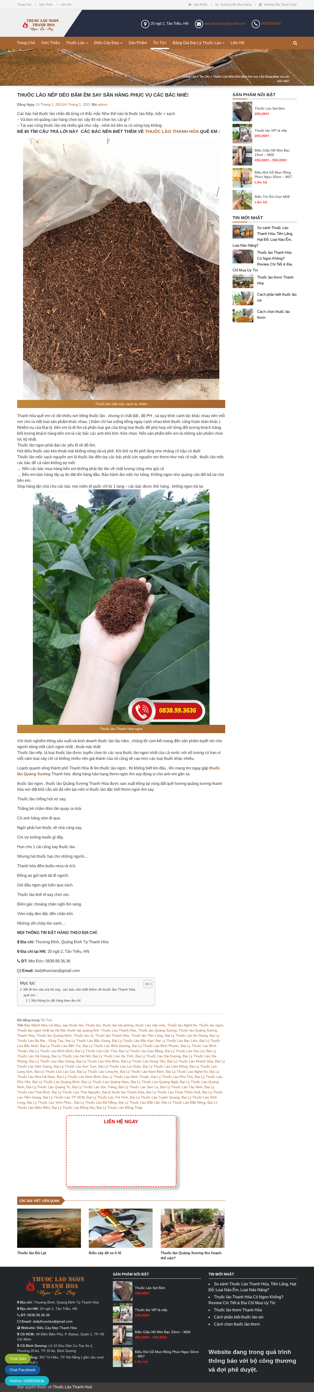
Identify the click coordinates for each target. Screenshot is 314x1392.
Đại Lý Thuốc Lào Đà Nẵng (95, 1102)
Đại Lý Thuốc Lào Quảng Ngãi (154, 1082)
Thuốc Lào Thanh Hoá (72, 1387)
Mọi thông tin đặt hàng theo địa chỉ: (56, 1000)
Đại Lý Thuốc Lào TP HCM (64, 1097)
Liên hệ (66, 4)
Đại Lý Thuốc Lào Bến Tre (60, 1046)
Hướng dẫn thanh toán (280, 4)
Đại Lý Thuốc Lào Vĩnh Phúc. (49, 1102)
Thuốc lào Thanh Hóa (112, 1035)
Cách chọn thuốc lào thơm (237, 1324)
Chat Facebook (23, 1370)
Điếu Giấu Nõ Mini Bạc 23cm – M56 (272, 152)
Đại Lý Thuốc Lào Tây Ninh (181, 1087)
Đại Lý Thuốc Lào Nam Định (142, 1071)
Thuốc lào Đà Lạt (31, 1253)
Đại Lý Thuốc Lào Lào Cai (54, 1071)
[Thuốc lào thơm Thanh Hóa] (245, 282)
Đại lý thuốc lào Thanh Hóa (123, 1092)
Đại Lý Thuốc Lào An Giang (186, 1035)
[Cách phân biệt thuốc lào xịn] (245, 299)
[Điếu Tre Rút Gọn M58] (242, 200)
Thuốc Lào (76, 43)
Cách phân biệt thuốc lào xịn (238, 1317)
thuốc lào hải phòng (118, 1025)
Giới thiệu (46, 4)
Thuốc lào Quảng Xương (157, 1030)
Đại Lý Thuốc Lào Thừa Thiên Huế (173, 1092)
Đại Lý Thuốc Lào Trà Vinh (107, 1097)
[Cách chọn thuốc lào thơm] (245, 317)
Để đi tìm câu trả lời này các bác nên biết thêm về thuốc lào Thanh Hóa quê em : (79, 992)
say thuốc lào (73, 1025)
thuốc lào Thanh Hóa (172, 131)
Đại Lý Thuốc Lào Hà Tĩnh (112, 1056)
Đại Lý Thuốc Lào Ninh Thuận (126, 1077)
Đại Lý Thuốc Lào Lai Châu (119, 1066)
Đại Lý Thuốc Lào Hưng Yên (143, 1061)
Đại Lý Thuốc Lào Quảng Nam (105, 1082)
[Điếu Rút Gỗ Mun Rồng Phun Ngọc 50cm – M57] (242, 178)
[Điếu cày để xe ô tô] (121, 1228)
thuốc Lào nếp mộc (150, 1025)
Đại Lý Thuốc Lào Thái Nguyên (76, 1092)
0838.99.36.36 (38, 1315)
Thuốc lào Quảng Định (54, 1035)
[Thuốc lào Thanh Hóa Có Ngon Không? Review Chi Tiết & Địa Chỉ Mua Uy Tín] (245, 258)
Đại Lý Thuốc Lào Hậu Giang (51, 1061)
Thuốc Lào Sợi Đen (270, 108)
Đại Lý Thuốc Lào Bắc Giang (87, 1041)
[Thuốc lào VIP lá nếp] (242, 133)
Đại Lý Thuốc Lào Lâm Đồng (165, 1066)
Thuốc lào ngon (211, 1025)
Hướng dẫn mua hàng (236, 4)
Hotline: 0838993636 (27, 1381)
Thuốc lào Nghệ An (182, 1025)
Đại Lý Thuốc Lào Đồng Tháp (120, 1108)
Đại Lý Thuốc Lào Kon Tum (75, 1066)
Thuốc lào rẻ (83, 1035)
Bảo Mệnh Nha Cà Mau (42, 1025)
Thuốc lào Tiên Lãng (147, 1035)
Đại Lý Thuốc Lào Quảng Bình (55, 1082)
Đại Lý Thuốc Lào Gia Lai (184, 1051)
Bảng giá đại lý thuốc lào (197, 43)
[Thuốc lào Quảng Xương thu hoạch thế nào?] (193, 1228)
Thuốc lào (93, 1025)
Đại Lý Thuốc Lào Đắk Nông (184, 1102)
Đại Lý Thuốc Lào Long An (97, 1071)
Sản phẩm (201, 4)
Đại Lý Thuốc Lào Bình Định (51, 1051)
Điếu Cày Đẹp (107, 43)
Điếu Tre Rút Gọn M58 (272, 197)
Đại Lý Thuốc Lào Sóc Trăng (94, 1087)
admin (102, 104)
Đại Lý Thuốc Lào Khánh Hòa (190, 1061)
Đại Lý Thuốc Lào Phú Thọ (172, 1077)
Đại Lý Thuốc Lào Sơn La (138, 1087)
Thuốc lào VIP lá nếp (271, 130)
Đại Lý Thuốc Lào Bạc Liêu (176, 1041)
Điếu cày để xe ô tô (105, 1253)
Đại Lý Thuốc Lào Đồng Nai (73, 1108)
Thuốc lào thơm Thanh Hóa (238, 1310)
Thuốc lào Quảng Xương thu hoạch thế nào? (191, 1255)
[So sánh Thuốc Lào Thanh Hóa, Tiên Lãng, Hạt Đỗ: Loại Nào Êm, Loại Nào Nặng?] (245, 233)
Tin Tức (160, 43)
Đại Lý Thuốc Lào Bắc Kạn (133, 1041)
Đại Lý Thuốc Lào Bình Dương (106, 1046)
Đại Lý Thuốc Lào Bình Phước (155, 1046)
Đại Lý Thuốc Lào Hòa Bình (97, 1061)
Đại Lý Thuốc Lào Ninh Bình (79, 1077)
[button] (295, 43)
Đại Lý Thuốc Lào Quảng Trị (48, 1087)
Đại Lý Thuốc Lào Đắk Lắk (139, 1102)
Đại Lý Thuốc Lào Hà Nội (71, 1056)
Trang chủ (24, 4)
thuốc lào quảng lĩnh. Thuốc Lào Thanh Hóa (101, 1030)
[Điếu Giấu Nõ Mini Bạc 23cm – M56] (242, 156)
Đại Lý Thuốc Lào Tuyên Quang (155, 1097)
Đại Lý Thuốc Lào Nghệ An (187, 1071)
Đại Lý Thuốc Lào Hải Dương (158, 1056)
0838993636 (271, 23)
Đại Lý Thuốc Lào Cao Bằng (141, 1051)
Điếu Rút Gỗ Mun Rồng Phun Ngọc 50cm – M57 (273, 174)
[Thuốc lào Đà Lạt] (49, 1228)
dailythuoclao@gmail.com (225, 23)
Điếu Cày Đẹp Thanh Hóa (57, 1328)
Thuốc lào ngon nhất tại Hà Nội (41, 1030)
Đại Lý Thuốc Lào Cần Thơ (96, 1051)
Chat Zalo (18, 1358)
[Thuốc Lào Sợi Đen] (242, 111)
